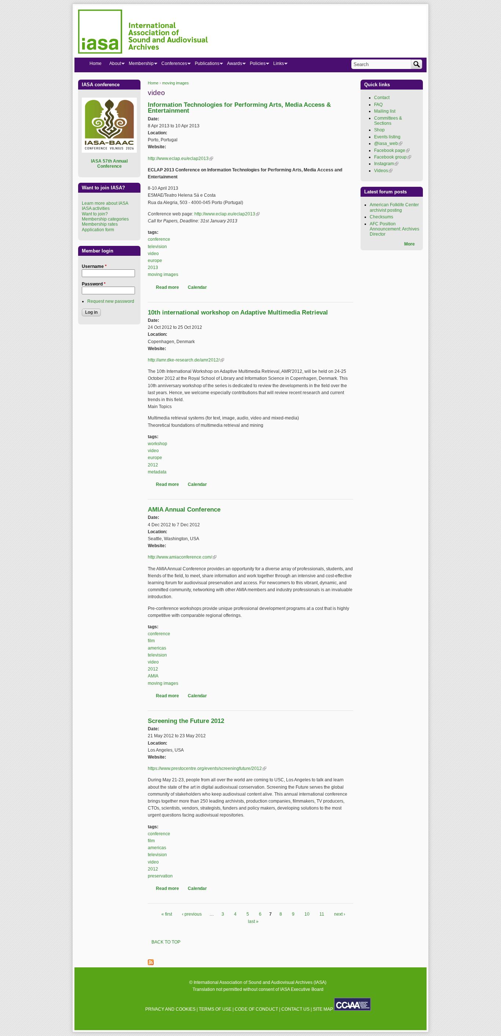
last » (253, 921)
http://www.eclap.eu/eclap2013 (180, 158)
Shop (379, 129)
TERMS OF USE (215, 1009)
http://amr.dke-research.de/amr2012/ (186, 360)
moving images (175, 83)
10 (307, 914)
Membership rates (100, 224)
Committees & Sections (388, 121)
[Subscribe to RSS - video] (151, 963)
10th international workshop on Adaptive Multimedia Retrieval (238, 312)
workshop (157, 443)
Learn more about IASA (105, 203)
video (153, 253)
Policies (256, 65)
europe (155, 260)
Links (276, 65)
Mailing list (384, 111)
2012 (153, 465)
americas (157, 648)
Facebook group (392, 157)
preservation (160, 876)
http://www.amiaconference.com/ (182, 557)
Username (94, 266)
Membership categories (105, 219)
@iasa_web (388, 143)
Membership (139, 65)
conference (159, 239)
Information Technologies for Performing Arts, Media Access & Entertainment (239, 107)
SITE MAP (323, 1009)
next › (339, 914)
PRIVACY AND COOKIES (170, 1009)
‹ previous (192, 914)
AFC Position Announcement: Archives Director (394, 229)
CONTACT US (295, 1009)
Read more (167, 287)
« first (166, 914)
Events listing (387, 136)
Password (94, 284)
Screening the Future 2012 (186, 720)
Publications (205, 65)
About (113, 65)
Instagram (386, 163)
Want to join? (95, 214)
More (409, 244)
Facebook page (392, 150)
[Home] (143, 33)
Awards (232, 65)
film (151, 640)
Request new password (110, 301)
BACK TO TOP (165, 942)
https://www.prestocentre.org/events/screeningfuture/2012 (207, 768)
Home (153, 83)
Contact (382, 97)
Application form (98, 229)
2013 (153, 267)
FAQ (378, 104)
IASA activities (96, 208)
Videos (383, 170)
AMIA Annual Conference (184, 509)
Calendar (197, 287)
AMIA (153, 676)
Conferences (172, 65)
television (157, 246)
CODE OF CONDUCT (256, 1009)
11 (321, 914)
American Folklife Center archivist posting (394, 207)
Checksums (381, 216)
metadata (157, 472)
